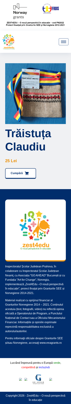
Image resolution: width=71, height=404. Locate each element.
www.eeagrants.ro (51, 342)
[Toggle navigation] (63, 41)
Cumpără (17, 173)
